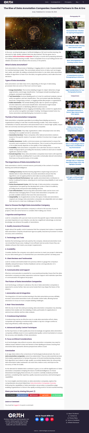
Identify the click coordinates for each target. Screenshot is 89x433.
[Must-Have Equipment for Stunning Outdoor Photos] (75, 57)
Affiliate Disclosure (73, 422)
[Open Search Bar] (83, 2)
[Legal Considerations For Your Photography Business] (75, 87)
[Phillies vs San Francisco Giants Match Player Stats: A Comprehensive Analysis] (75, 124)
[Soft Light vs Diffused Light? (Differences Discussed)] (75, 174)
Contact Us (73, 416)
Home (46, 2)
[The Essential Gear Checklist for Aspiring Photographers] (75, 28)
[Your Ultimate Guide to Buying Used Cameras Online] (75, 42)
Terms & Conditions (73, 420)
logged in (17, 405)
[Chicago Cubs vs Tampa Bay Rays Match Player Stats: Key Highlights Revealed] (75, 157)
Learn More (59, 16)
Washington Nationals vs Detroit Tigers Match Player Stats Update (75, 112)
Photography (68, 2)
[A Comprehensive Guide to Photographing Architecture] (75, 72)
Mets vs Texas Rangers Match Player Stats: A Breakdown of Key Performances (75, 145)
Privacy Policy (73, 418)
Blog (77, 2)
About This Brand (73, 413)
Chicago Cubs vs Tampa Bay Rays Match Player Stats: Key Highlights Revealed (75, 162)
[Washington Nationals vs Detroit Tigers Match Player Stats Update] (75, 107)
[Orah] (9, 2)
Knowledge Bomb (55, 2)
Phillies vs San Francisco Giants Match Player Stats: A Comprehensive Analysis (75, 129)
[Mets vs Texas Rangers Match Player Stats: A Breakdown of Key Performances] (75, 141)
